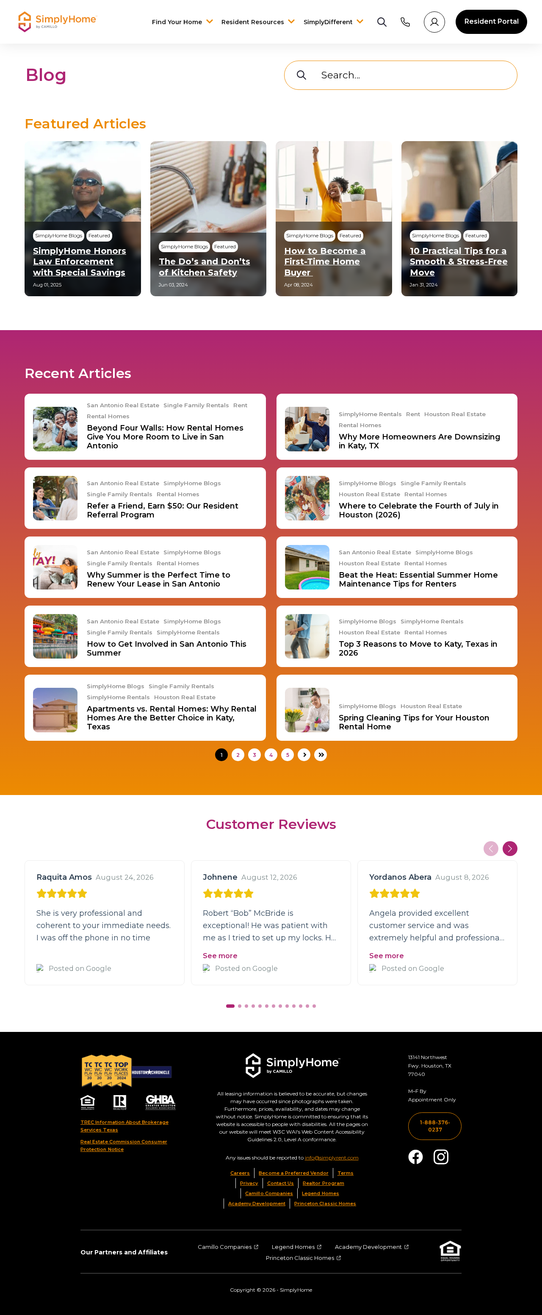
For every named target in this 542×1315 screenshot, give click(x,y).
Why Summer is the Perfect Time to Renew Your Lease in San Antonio (158, 579)
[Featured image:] (55, 429)
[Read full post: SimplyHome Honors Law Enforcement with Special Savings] (83, 218)
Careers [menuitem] (240, 1173)
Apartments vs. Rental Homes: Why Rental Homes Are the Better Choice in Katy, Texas (172, 717)
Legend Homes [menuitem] (320, 1193)
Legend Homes (293, 1246)
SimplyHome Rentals (370, 414)
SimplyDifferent (329, 22)
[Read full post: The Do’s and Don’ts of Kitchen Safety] (208, 218)
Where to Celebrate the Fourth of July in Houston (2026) (419, 510)
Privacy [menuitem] (249, 1183)
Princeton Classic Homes (300, 1257)
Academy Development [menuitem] (256, 1204)
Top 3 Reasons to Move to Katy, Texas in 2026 (418, 648)
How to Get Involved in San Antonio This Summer (166, 648)
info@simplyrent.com (332, 1157)
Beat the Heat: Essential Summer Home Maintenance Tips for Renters (418, 579)
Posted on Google (80, 968)
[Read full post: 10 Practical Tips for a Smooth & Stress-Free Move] (459, 218)
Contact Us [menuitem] (280, 1183)
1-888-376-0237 (435, 1126)
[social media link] (415, 1156)
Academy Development (368, 1246)
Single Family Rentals (196, 405)
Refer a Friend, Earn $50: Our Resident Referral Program (162, 510)
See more (220, 956)
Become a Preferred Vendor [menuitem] (293, 1173)
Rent (240, 405)
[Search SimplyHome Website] (382, 22)
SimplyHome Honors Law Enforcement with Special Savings (79, 261)
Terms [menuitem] (345, 1173)
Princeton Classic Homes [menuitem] (325, 1204)
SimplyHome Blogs (192, 483)
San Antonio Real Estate (123, 405)
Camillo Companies (225, 1246)
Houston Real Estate (455, 414)
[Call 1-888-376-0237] (405, 22)
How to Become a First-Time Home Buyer (325, 261)
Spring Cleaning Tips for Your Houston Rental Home (414, 722)
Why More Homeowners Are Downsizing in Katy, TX (420, 441)
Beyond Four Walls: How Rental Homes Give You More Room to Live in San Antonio (165, 436)
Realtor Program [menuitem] (323, 1183)
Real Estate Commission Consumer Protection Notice (123, 1145)
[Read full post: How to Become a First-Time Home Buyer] (334, 218)
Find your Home (177, 22)
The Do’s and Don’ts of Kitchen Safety (204, 266)
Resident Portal (492, 21)
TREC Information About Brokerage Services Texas (124, 1126)
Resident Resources (253, 22)
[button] (510, 848)
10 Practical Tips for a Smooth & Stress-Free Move (459, 261)
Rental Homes (108, 416)
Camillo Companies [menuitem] (269, 1193)
